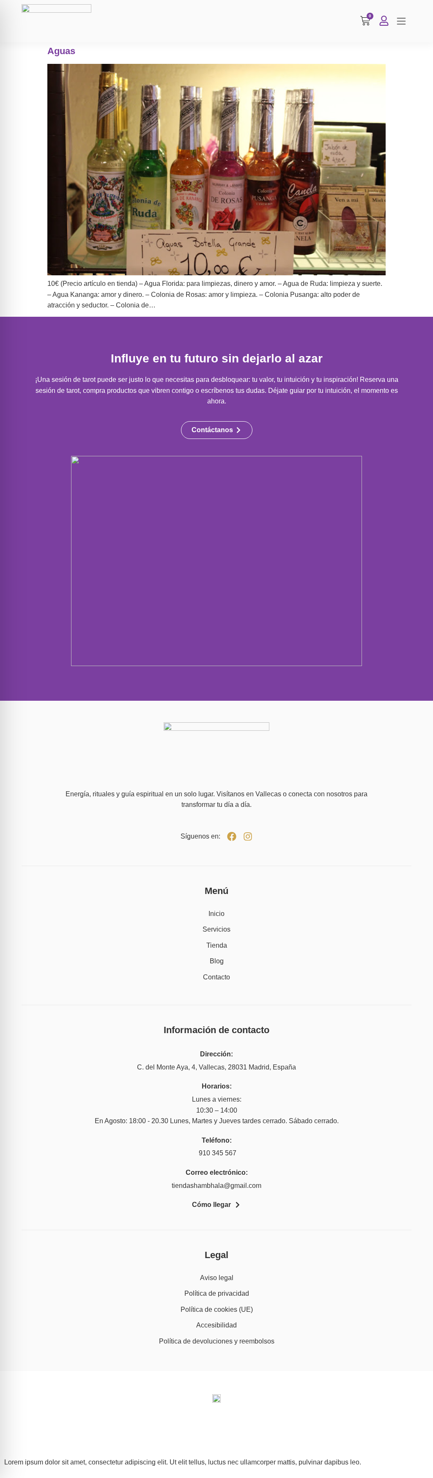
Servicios (216, 929)
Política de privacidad (216, 1293)
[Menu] (401, 21)
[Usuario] (384, 21)
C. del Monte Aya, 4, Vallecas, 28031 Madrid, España (216, 1067)
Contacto (216, 977)
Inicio (216, 913)
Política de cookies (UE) (217, 1309)
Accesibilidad (216, 1325)
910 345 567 (216, 1153)
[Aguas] (216, 273)
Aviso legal (216, 1277)
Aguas (61, 51)
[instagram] (247, 836)
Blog (217, 961)
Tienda (216, 945)
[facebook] (231, 836)
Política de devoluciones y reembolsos (216, 1341)
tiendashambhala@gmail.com (216, 1185)
